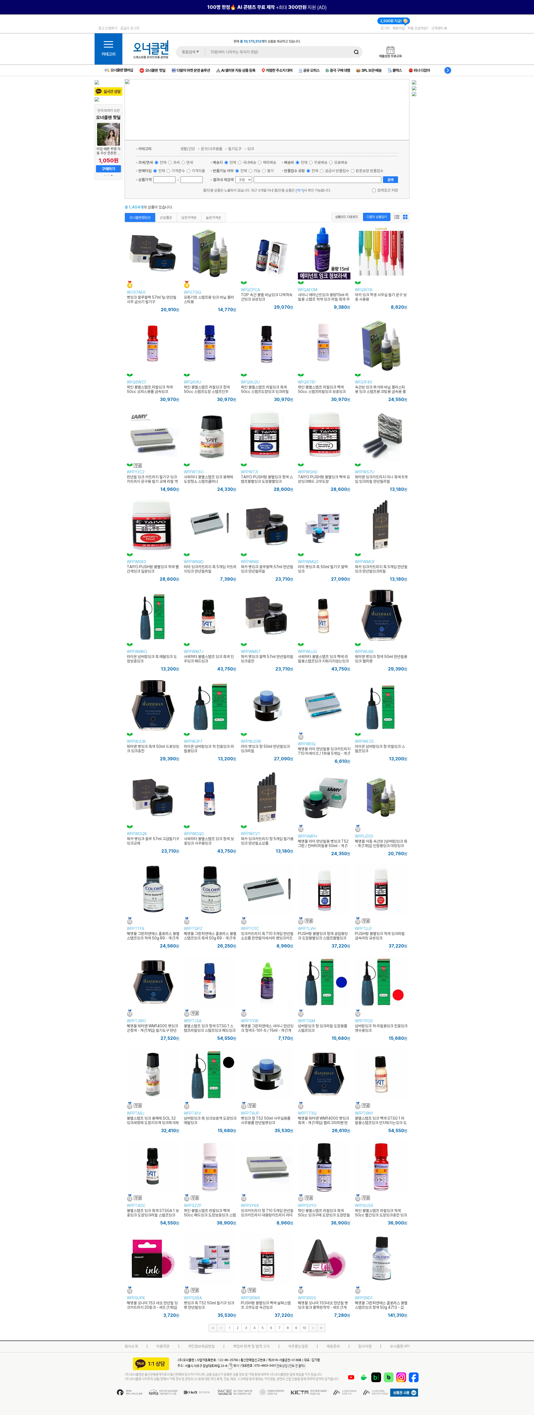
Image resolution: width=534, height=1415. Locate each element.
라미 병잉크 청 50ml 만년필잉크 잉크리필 (265, 748)
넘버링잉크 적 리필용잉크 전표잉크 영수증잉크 (381, 1028)
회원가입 (398, 28)
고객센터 (437, 28)
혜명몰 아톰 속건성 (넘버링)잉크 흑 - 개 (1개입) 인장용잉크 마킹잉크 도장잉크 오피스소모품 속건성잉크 (381, 845)
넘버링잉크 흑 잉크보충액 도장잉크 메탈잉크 (210, 1120)
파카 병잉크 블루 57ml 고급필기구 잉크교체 (153, 841)
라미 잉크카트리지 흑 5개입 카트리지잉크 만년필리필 (210, 569)
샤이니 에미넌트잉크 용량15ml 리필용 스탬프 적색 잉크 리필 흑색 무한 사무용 (324, 299)
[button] (105, 175)
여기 (300, 190)
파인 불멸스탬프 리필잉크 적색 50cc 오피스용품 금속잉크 (150, 389)
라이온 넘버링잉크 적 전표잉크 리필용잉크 (209, 748)
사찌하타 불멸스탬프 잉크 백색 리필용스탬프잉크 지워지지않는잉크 (323, 658)
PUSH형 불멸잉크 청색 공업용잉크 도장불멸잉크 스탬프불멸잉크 (323, 935)
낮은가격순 (189, 217)
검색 (390, 179)
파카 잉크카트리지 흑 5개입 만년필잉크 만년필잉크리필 (381, 569)
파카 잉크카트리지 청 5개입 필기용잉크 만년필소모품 (267, 841)
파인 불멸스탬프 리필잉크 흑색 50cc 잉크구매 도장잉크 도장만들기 (324, 1215)
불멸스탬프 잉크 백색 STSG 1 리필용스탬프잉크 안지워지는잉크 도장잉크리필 (381, 1122)
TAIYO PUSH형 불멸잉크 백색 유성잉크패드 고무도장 (324, 479)
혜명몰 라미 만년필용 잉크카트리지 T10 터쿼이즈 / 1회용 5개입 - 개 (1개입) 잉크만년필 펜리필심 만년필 (324, 753)
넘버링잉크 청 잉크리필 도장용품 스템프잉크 (322, 1028)
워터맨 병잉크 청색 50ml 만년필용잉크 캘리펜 (381, 658)
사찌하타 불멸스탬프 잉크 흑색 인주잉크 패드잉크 (209, 658)
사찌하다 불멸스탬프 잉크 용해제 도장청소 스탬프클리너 (208, 479)
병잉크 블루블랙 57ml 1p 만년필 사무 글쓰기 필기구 (151, 299)
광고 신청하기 (107, 28)
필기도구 (234, 148)
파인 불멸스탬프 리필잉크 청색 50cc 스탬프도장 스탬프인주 (207, 389)
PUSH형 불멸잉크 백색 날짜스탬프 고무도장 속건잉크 (266, 1305)
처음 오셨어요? (417, 28)
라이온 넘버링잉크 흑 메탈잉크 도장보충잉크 (152, 658)
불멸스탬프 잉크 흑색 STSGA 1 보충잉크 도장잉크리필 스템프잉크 (153, 1212)
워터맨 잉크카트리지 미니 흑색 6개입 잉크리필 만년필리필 (381, 479)
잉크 (250, 148)
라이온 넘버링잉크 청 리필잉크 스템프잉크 (380, 748)
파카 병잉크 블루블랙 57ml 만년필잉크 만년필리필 (267, 569)
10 (304, 1327)
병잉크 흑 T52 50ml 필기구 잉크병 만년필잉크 (209, 1305)
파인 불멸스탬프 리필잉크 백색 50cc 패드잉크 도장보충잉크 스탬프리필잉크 (210, 1215)
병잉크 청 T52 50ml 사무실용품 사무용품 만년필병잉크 (265, 1120)
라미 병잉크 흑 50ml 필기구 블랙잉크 (323, 569)
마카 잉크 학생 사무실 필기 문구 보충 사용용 (381, 297)
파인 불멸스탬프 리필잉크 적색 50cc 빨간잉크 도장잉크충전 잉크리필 (381, 1215)
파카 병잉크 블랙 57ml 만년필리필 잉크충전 (267, 658)
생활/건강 (187, 148)
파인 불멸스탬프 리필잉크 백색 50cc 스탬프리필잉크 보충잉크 (322, 389)
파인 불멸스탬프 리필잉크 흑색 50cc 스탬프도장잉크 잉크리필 (265, 389)
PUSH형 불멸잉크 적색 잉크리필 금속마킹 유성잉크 (380, 935)
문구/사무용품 (211, 148)
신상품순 (166, 217)
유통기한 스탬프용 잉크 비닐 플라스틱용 (209, 299)
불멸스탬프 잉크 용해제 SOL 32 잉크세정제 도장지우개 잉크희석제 (153, 1120)
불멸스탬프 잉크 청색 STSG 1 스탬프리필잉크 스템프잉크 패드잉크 (210, 1028)
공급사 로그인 (129, 28)
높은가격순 (213, 217)
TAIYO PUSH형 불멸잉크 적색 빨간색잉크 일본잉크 (153, 569)
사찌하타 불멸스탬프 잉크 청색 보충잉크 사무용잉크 (209, 841)
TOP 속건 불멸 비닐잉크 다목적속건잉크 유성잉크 (266, 297)
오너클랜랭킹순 (140, 217)
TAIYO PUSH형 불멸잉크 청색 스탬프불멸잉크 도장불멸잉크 (267, 479)
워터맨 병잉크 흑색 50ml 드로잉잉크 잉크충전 (153, 748)
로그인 (385, 28)
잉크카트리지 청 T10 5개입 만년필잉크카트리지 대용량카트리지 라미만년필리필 (267, 1215)
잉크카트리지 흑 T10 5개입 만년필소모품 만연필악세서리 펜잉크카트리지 (267, 938)
